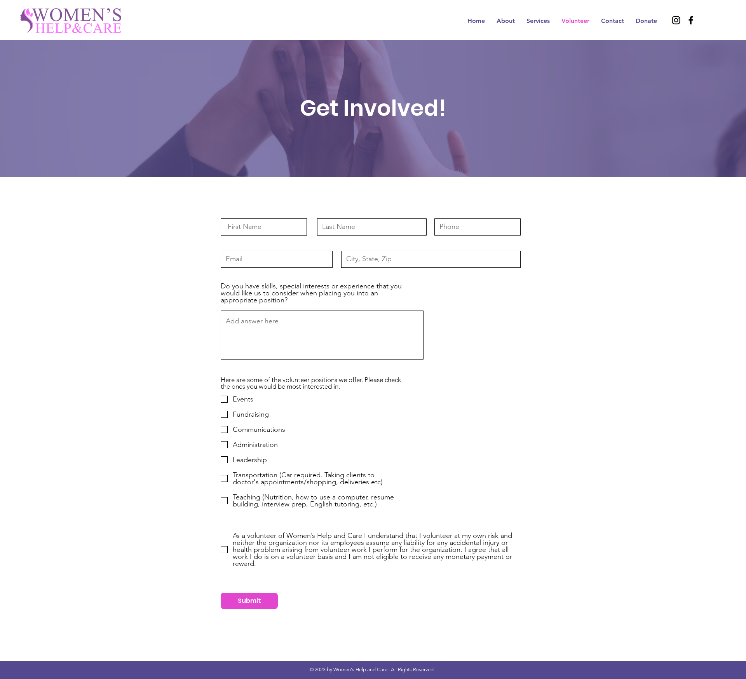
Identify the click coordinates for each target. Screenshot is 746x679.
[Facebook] (690, 20)
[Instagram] (676, 20)
